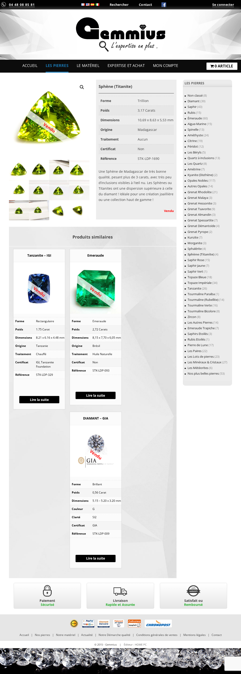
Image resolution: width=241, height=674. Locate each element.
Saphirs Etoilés (198, 334)
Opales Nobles (198, 180)
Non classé (195, 95)
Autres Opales (197, 186)
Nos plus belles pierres (203, 373)
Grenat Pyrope (198, 232)
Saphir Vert (195, 271)
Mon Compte (165, 65)
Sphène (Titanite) (201, 254)
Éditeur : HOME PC (135, 644)
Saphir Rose (196, 260)
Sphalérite (195, 249)
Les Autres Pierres (200, 322)
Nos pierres (42, 635)
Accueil (29, 65)
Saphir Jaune (196, 265)
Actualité (87, 635)
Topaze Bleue (197, 277)
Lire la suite (39, 399)
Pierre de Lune (198, 345)
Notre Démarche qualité (114, 635)
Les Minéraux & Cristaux (204, 362)
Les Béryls (194, 152)
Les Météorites (198, 368)
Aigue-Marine (197, 124)
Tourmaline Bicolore (202, 311)
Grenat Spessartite (200, 220)
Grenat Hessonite (200, 203)
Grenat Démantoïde (201, 226)
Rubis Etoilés (196, 339)
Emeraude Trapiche (201, 328)
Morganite (195, 243)
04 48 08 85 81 (22, 4)
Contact (145, 4)
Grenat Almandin (199, 214)
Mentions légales (194, 635)
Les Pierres (57, 65)
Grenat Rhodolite (200, 192)
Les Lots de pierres (201, 356)
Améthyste (195, 135)
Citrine (192, 141)
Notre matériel (65, 635)
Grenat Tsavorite (199, 209)
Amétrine (194, 169)
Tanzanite (194, 288)
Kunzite (193, 237)
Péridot (193, 146)
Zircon (192, 317)
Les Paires (194, 351)
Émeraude (195, 118)
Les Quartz (195, 163)
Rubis (191, 112)
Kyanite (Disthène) (200, 175)
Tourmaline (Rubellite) (203, 300)
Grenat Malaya (198, 198)
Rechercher (119, 4)
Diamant (194, 101)
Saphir (192, 107)
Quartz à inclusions (201, 158)
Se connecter (223, 4)
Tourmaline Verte (200, 305)
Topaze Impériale (200, 283)
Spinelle (193, 129)
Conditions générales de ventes (156, 635)
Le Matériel (88, 65)
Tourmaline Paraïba (201, 294)
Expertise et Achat (126, 65)
